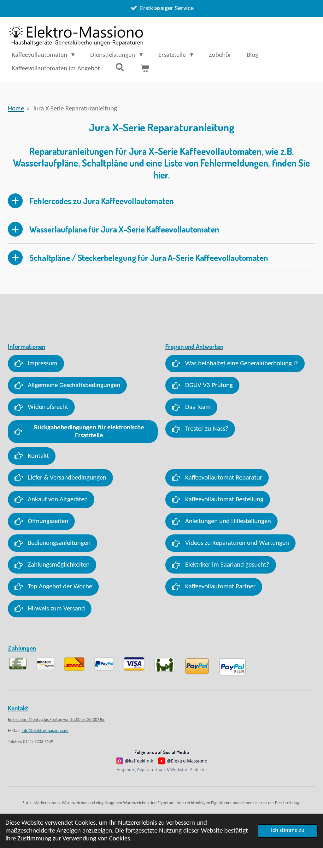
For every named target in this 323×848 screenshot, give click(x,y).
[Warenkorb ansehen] (145, 69)
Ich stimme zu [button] (287, 830)
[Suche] (120, 68)
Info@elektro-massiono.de (44, 730)
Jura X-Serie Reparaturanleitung (75, 108)
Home (16, 108)
